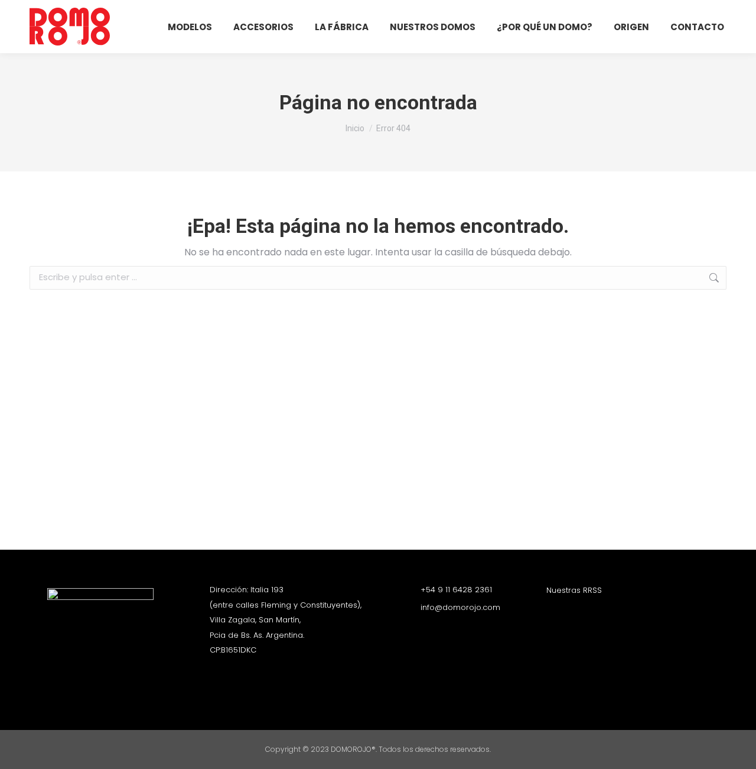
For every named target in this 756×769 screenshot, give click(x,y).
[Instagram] (552, 612)
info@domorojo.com (460, 607)
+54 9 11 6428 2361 (456, 589)
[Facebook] (573, 612)
